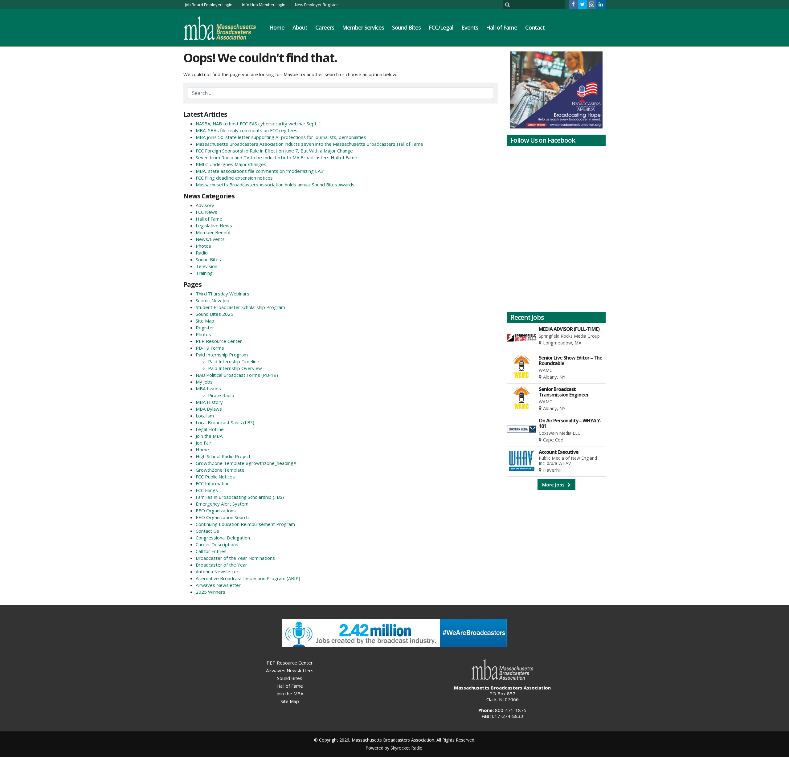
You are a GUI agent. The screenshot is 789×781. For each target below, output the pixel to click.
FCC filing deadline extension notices (234, 178)
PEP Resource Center (219, 341)
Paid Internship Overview (235, 368)
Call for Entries (211, 551)
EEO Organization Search (222, 517)
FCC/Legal (441, 27)
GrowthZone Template (220, 470)
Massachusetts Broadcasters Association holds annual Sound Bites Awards (275, 184)
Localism (205, 416)
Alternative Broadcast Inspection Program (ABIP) (248, 578)
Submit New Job (212, 300)
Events (469, 27)
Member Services (363, 27)
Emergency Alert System (222, 504)
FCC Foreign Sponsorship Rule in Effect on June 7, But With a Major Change (274, 151)
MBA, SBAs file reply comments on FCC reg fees (246, 130)
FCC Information (213, 483)
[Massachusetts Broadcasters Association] (224, 28)
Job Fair (203, 443)
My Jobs (204, 382)
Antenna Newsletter (217, 571)
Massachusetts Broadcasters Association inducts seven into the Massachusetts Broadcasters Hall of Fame (309, 144)
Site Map (205, 321)
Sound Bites (406, 27)
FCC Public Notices (215, 477)
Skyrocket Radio (406, 748)
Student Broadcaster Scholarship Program (240, 307)
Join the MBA (209, 436)
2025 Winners (210, 592)
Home (276, 27)
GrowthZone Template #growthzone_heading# (246, 463)
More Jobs (554, 485)
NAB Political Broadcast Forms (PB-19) (237, 375)
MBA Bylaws (209, 409)
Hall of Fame (501, 27)
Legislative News (214, 225)
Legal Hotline (210, 429)
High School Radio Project (223, 456)
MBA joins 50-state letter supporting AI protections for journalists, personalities (281, 137)
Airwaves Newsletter (218, 585)
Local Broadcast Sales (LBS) (225, 422)
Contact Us (207, 531)
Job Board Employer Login (208, 4)
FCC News (206, 212)
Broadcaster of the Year (221, 565)
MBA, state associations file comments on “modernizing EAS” (260, 171)
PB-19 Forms (210, 348)
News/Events (210, 239)
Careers (324, 27)
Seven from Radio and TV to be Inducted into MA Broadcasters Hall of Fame (276, 157)
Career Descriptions (217, 544)
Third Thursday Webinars (222, 294)
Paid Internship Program (222, 355)
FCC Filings (207, 490)
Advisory (205, 205)
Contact (535, 27)
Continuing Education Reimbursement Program (245, 524)
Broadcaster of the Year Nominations (235, 558)
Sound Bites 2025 (214, 314)
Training (204, 273)
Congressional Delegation (223, 538)
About (299, 27)
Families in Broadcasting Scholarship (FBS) (240, 497)
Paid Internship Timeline (233, 361)
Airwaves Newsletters (289, 670)
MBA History (209, 402)
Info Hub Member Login (263, 4)
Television (206, 266)
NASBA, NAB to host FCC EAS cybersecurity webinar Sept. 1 (258, 123)
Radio (202, 253)
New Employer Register (316, 4)
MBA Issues (208, 388)
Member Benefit (213, 232)
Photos (203, 246)
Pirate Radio (221, 395)
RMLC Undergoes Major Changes (231, 164)
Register (205, 327)
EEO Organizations (216, 510)
